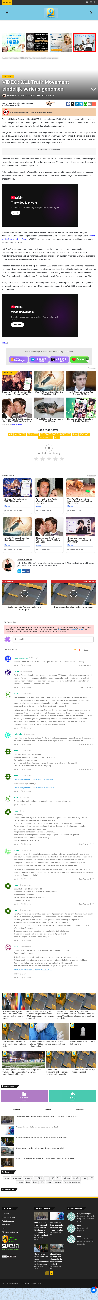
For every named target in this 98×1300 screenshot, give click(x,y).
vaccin (49, 1182)
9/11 (10, 434)
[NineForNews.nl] (49, 12)
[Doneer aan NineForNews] (79, 359)
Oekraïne (76, 1178)
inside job (65, 434)
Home (6, 58)
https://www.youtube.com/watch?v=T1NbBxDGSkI (34, 779)
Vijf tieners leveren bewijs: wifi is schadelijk (83, 1071)
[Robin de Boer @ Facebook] (28, 572)
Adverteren (6, 1225)
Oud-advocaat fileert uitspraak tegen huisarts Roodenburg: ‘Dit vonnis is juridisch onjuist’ (46, 1116)
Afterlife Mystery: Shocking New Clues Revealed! (49, 393)
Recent (48, 1110)
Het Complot (14, 58)
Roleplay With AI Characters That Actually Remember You (17, 393)
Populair (16, 1110)
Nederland (66, 1178)
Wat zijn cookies (8, 1221)
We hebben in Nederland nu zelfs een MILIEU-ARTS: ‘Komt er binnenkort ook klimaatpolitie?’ (47, 1044)
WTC (57, 438)
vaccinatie (57, 1182)
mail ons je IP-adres (76, 629)
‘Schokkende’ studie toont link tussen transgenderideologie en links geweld (41, 1137)
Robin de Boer (11, 95)
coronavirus (28, 1178)
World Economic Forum (72, 1182)
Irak (75, 434)
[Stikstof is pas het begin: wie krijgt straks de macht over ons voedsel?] (7, 1151)
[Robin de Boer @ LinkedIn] (24, 572)
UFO (42, 1182)
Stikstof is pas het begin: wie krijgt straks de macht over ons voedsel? (40, 1148)
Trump (35, 1182)
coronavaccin (16, 1178)
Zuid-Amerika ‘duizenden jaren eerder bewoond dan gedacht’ (14, 1044)
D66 (47, 1178)
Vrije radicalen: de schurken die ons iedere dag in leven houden (37, 1127)
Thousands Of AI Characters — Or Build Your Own (81, 420)
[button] (18, 359)
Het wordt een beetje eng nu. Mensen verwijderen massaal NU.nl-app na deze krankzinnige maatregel (40, 1014)
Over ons (5, 1214)
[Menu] (7, 13)
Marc (79, 1226)
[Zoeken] (91, 13)
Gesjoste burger (83, 1214)
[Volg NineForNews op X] (59, 359)
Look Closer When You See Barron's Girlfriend (80, 393)
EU (53, 1178)
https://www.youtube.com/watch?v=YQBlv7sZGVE (34, 788)
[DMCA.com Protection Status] (16, 1257)
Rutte (28, 1182)
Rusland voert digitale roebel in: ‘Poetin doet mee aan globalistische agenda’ (13, 1014)
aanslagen (19, 434)
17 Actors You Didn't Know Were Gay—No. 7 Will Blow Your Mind (17, 420)
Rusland (20, 1182)
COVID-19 (38, 1178)
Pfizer (84, 1178)
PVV (91, 1178)
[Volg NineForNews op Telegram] (39, 359)
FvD (58, 1178)
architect (33, 434)
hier (59, 629)
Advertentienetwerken (10, 1232)
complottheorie (49, 434)
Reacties (80, 1110)
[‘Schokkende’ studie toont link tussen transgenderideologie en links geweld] (7, 1141)
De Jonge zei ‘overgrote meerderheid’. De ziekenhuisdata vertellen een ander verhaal (45, 1159)
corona (7, 1178)
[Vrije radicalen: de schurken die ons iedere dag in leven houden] (7, 1130)
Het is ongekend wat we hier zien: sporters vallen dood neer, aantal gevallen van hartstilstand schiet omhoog (22, 1072)
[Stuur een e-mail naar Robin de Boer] (19, 572)
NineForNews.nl (17, 424)
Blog (3, 1228)
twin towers (45, 438)
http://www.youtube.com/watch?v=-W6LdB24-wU (33, 970)
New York (84, 434)
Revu (4, 343)
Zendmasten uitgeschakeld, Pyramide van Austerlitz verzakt (57, 1072)
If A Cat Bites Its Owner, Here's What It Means (49, 420)
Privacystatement (8, 1217)
